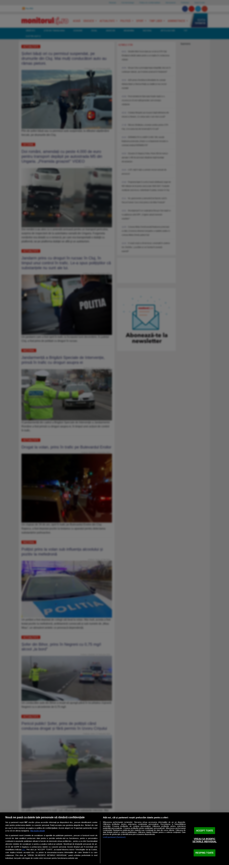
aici (23, 849)
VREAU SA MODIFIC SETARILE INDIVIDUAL (204, 840)
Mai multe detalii (37, 831)
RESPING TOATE (204, 853)
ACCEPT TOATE (204, 830)
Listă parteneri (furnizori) (114, 837)
